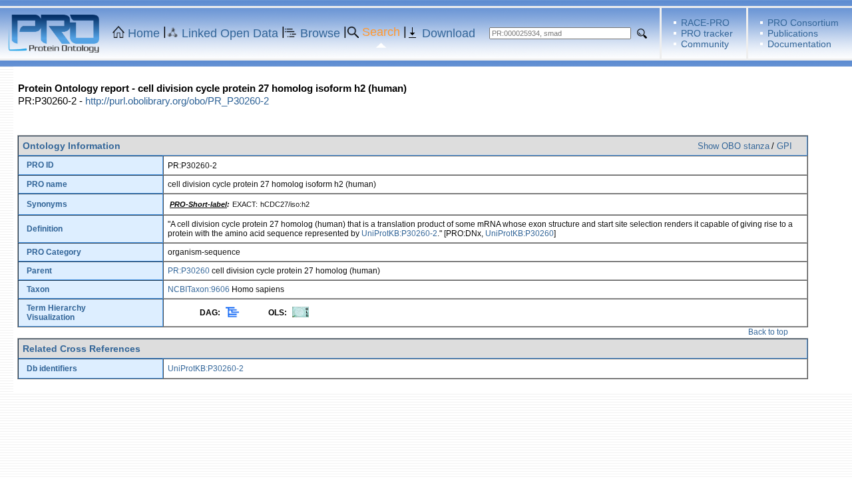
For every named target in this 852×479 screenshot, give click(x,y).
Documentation (799, 44)
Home (144, 33)
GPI (784, 146)
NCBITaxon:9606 (199, 289)
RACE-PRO (705, 22)
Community (705, 44)
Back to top (768, 332)
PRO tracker (707, 33)
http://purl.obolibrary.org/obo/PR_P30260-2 (177, 100)
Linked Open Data (230, 33)
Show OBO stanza (733, 146)
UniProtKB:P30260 (519, 233)
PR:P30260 (189, 270)
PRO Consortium (803, 22)
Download (448, 33)
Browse (320, 33)
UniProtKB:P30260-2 (399, 233)
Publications (792, 33)
